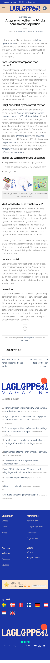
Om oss (5, 520)
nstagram (6, 553)
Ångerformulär (33, 538)
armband (20, 135)
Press (4, 526)
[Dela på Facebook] (25, 329)
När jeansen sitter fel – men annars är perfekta (25, 451)
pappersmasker (9, 142)
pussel (28, 135)
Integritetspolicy (33, 557)
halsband (40, 135)
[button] (3, 8)
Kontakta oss (32, 520)
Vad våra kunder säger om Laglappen (21, 494)
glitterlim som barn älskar (13, 152)
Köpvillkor (30, 552)
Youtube (5, 565)
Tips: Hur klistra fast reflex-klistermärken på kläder (12, 362)
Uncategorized (25, 17)
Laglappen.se (37, 32)
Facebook (6, 559)
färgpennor (7, 148)
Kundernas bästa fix (13, 486)
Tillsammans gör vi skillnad (16, 477)
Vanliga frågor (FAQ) (35, 526)
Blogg (4, 532)
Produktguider (33, 532)
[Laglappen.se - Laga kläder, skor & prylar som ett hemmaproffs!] (25, 8)
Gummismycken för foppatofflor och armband (39, 362)
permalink (24, 340)
